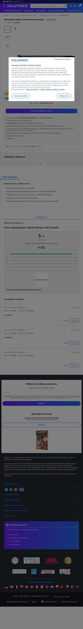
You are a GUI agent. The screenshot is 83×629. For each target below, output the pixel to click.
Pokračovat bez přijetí (62, 59)
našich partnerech (32, 90)
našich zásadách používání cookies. (52, 90)
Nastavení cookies (20, 96)
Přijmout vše (64, 96)
